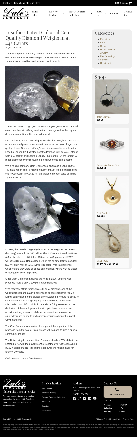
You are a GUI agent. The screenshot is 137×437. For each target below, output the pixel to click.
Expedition (105, 39)
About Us (99, 13)
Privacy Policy (128, 419)
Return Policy (115, 419)
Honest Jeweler (107, 49)
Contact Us (128, 13)
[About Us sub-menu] (105, 13)
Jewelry (103, 53)
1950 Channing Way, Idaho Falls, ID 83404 (86, 389)
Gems (103, 46)
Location (114, 13)
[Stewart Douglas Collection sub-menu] (92, 13)
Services (104, 60)
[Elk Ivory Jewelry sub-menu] (64, 13)
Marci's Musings (107, 56)
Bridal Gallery (35, 13)
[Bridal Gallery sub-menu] (44, 13)
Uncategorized (107, 63)
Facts (102, 42)
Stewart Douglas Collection (77, 13)
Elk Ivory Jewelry (53, 13)
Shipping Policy (102, 419)
